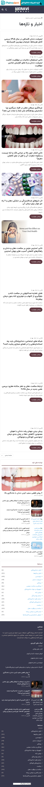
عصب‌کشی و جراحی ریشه (33, 612)
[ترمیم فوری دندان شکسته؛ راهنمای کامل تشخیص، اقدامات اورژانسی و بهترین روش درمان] (36, 533)
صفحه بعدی (8, 455)
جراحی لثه (38, 592)
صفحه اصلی (37, 18)
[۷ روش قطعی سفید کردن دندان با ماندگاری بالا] (22, 479)
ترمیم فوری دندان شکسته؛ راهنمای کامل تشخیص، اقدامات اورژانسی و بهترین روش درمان (16, 530)
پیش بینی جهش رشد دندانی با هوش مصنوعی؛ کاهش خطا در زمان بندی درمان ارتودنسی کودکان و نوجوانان (24, 434)
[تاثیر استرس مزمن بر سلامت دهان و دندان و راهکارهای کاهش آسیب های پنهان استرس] (22, 231)
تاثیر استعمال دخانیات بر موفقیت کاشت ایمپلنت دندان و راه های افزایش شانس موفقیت (24, 63)
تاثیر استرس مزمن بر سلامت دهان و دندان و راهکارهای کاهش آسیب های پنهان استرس (22, 250)
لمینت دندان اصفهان (36, 658)
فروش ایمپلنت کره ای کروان (34, 654)
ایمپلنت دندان (37, 580)
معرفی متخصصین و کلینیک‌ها (32, 615)
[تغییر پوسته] (6, 10)
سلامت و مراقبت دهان (34, 608)
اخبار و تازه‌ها (37, 573)
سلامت (39, 605)
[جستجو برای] (3, 10)
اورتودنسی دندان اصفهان (35, 663)
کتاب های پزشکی (37, 649)
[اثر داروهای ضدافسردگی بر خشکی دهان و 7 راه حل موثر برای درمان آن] (22, 184)
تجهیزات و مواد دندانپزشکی (32, 589)
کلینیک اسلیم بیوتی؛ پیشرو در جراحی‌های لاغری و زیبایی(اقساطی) (24, 667)
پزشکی (39, 583)
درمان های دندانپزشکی (34, 599)
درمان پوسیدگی (36, 596)
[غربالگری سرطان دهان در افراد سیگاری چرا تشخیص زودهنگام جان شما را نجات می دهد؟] (22, 91)
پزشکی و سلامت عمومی (34, 586)
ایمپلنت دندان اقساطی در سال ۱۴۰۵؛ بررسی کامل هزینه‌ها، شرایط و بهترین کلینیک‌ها (23, 40)
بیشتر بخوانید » (36, 52)
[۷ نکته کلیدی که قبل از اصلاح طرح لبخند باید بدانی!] (36, 522)
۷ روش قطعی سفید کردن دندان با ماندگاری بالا (23, 493)
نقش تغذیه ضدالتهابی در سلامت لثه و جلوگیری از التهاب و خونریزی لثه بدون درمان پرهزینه (22, 296)
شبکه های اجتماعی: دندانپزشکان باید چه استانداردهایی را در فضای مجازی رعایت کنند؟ (22, 343)
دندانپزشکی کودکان (35, 602)
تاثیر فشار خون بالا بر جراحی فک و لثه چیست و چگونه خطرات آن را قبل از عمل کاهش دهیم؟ (22, 155)
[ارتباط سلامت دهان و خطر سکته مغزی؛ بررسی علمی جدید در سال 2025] (22, 369)
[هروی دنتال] (22, 9)
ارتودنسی (38, 577)
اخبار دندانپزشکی (36, 570)
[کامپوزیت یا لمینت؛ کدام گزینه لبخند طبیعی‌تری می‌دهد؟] (36, 513)
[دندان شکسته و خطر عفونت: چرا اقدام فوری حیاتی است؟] (36, 545)
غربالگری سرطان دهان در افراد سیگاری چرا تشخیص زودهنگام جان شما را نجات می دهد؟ (22, 109)
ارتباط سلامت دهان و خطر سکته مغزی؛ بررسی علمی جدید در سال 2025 (22, 388)
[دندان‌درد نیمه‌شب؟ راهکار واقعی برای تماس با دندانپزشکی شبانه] (36, 503)
